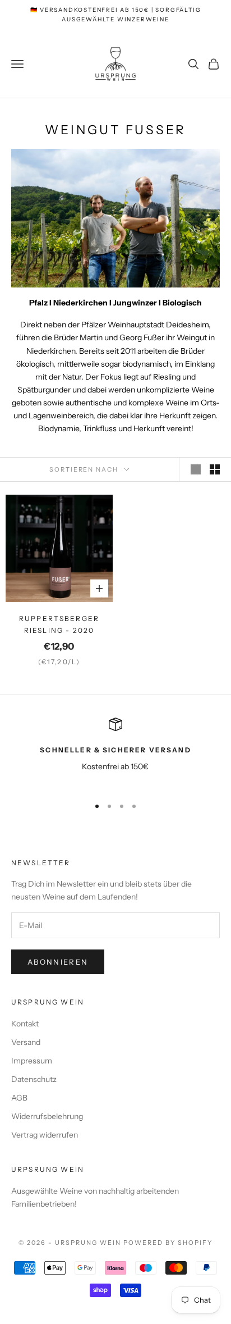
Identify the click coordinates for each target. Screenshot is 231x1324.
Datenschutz (34, 1079)
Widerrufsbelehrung (47, 1116)
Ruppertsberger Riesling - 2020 (59, 624)
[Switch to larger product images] (196, 469)
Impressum (31, 1061)
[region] (115, 752)
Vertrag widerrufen (44, 1135)
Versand (25, 1042)
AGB (19, 1098)
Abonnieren (57, 961)
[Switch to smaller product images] (215, 469)
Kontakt (25, 1024)
